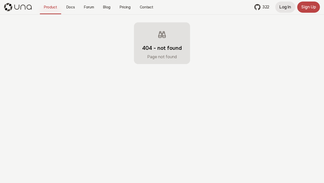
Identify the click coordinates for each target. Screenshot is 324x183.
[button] (261, 7)
